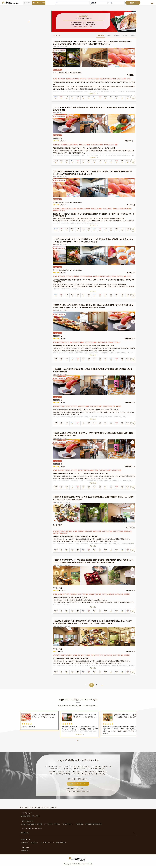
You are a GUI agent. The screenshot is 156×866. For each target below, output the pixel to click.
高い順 (125, 35)
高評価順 (116, 35)
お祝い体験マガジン (61, 842)
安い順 (132, 35)
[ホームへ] (10, 2)
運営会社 (39, 824)
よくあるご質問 (25, 816)
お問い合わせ (36, 816)
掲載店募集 (24, 850)
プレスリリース (48, 824)
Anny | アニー (34, 842)
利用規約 (57, 824)
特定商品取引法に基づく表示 (93, 824)
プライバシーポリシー (67, 824)
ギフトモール (25, 842)
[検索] (132, 3)
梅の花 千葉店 (57, 525)
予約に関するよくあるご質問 (75, 789)
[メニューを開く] (152, 3)
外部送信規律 (80, 824)
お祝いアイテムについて (77, 784)
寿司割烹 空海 (57, 138)
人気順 (109, 35)
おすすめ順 (101, 35)
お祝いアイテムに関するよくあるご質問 (78, 791)
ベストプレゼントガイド (47, 842)
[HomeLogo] (78, 859)
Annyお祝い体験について (28, 824)
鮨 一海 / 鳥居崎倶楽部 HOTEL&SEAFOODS (67, 72)
